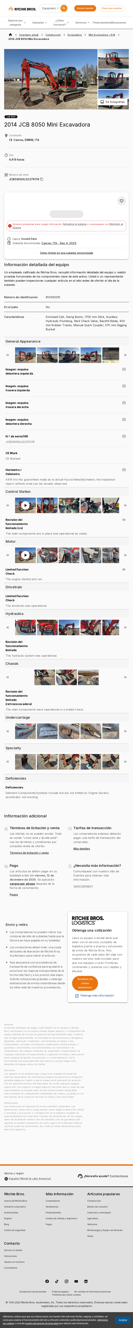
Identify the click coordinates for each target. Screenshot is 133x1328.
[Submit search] (63, 8)
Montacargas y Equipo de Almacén (105, 1230)
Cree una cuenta (112, 8)
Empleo (8, 1218)
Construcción (94, 1201)
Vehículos (92, 1224)
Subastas (38, 22)
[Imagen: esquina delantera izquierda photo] (124, 369)
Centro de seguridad (14, 1230)
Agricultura (92, 1218)
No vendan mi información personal (92, 1291)
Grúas (90, 1236)
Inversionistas (11, 1212)
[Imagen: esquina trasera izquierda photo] (124, 386)
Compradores (53, 1201)
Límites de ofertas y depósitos (61, 1218)
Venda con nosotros (14, 1262)
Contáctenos (119, 1176)
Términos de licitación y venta (29, 853)
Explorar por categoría (15, 22)
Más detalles (81, 849)
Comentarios (10, 1268)
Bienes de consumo (97, 1207)
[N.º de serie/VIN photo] (124, 436)
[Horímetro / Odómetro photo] (124, 469)
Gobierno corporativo (15, 1207)
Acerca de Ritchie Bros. (16, 1201)
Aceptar (123, 1320)
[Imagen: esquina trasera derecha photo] (124, 402)
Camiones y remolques (99, 1212)
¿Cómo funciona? (60, 22)
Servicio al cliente (13, 1250)
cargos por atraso (22, 883)
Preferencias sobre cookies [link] (66, 1295)
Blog (6, 1224)
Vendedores (52, 1207)
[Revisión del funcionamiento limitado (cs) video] (124, 519)
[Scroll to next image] (125, 355)
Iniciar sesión (85, 8)
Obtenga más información (97, 996)
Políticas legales (60, 1291)
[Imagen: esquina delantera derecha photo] (124, 419)
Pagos (14, 895)
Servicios (81, 22)
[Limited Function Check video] (124, 569)
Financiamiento (102, 22)
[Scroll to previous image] (8, 355)
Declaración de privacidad (33, 1291)
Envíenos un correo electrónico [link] (85, 983)
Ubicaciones (118, 22)
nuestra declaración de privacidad (41, 1323)
